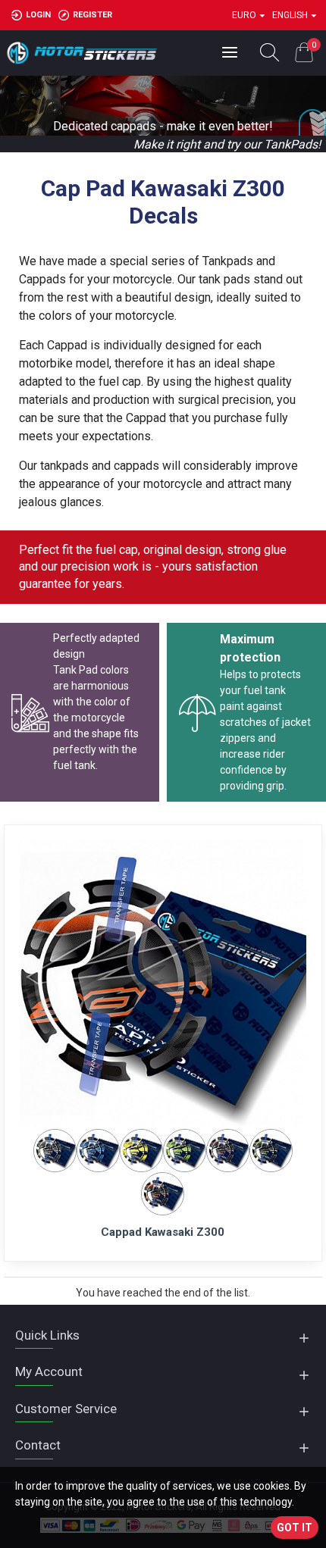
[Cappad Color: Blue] (98, 1149)
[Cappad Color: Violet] (227, 1149)
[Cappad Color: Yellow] (141, 1149)
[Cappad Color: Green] (184, 1149)
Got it (294, 1527)
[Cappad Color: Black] (55, 1149)
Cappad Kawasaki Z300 (162, 1232)
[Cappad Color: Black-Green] (271, 1149)
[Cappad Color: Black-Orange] (162, 1193)
